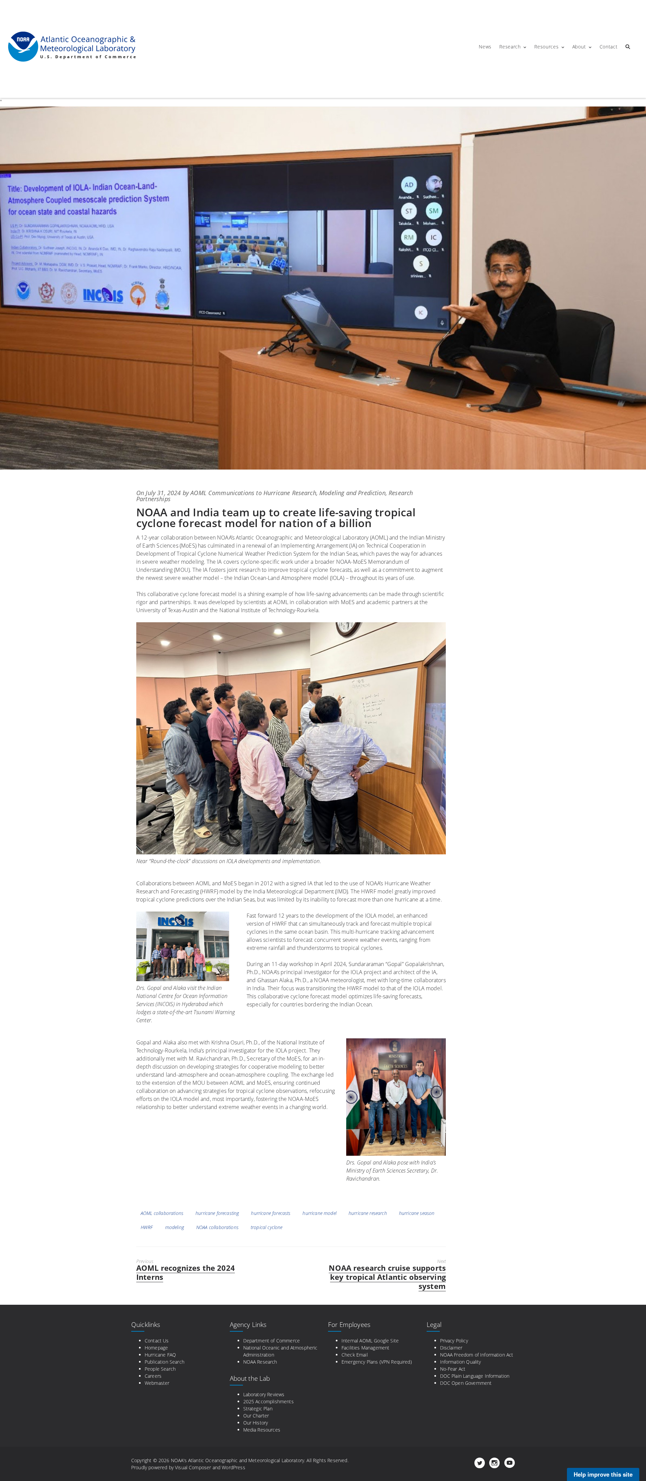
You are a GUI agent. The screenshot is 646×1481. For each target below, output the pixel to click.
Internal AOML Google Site (370, 1340)
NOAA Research (260, 1362)
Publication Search (164, 1362)
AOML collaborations (162, 1213)
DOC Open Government (466, 1383)
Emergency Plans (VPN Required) (377, 1362)
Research (510, 46)
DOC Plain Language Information (475, 1376)
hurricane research (368, 1213)
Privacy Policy (454, 1340)
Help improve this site (603, 1474)
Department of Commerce (271, 1340)
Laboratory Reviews (264, 1394)
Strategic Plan (258, 1408)
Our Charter (256, 1415)
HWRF (147, 1227)
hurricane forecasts (270, 1213)
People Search (160, 1369)
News (485, 46)
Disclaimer (451, 1347)
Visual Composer (193, 1467)
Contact (609, 46)
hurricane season (417, 1213)
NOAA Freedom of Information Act (476, 1355)
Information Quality (460, 1362)
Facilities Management (365, 1347)
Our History (255, 1422)
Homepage (156, 1347)
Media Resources (261, 1430)
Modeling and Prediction (352, 493)
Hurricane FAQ (160, 1355)
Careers (153, 1376)
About (579, 46)
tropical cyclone (267, 1227)
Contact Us (157, 1340)
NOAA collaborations (217, 1227)
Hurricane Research (289, 493)
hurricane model (319, 1213)
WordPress (233, 1467)
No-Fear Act (453, 1369)
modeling (174, 1227)
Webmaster (157, 1383)
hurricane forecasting (217, 1213)
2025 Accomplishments (268, 1401)
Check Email (355, 1355)
